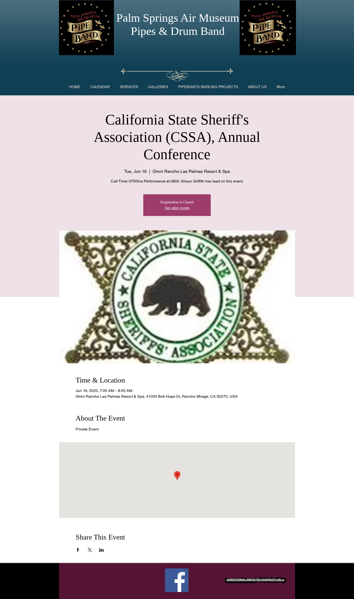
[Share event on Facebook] (78, 550)
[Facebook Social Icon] (177, 580)
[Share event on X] (89, 550)
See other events (177, 208)
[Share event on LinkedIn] (101, 550)
